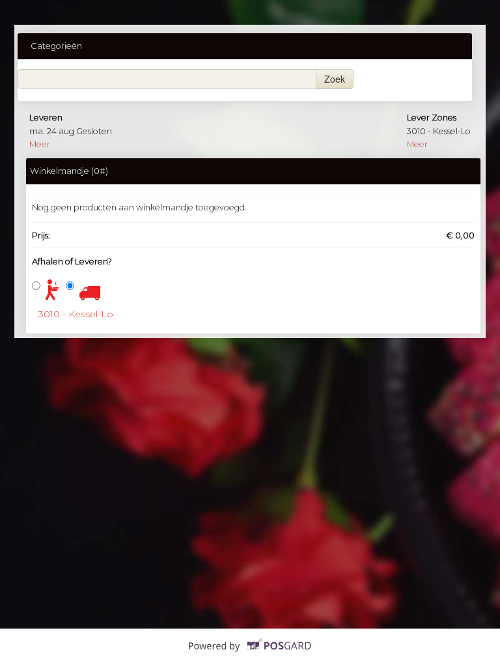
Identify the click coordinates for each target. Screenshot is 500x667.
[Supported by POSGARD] (250, 655)
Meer (39, 144)
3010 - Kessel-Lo (75, 314)
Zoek (334, 78)
